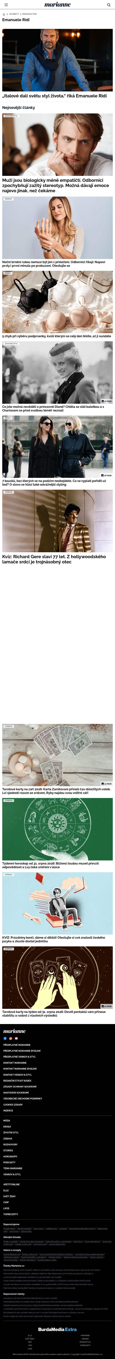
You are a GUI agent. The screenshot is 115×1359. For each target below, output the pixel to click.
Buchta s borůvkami (27, 1260)
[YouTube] (16, 1038)
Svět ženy (9, 1196)
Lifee (6, 1208)
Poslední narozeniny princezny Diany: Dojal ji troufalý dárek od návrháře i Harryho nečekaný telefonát (42, 1305)
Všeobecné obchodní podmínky (22, 1098)
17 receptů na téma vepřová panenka (89, 1254)
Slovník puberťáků (24, 1228)
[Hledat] (109, 4)
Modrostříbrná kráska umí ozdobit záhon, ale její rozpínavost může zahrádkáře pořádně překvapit (40, 1302)
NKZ (30, 1342)
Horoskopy (10, 1156)
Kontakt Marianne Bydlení (20, 1068)
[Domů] (57, 4)
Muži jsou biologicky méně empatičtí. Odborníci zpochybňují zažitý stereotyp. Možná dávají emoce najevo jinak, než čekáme (51, 1270)
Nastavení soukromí (16, 1092)
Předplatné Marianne (16, 1045)
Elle (6, 1190)
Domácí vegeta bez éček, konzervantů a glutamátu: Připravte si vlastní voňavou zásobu (37, 1316)
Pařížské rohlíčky (54, 1257)
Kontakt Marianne (15, 1063)
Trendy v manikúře (10, 1241)
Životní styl (11, 1132)
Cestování (63, 1228)
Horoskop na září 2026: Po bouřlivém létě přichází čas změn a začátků (30, 1298)
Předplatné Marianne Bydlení (22, 1051)
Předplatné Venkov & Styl (19, 1056)
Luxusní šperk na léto (57, 1244)
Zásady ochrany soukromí (19, 1086)
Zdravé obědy (26, 1231)
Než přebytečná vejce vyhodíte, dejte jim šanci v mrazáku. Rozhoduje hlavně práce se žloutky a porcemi (43, 1313)
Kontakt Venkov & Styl (17, 1075)
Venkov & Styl (12, 1174)
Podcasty (9, 1162)
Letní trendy (14, 1231)
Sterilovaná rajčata (11, 1257)
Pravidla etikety (9, 1228)
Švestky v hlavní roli (29, 1254)
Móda (6, 1120)
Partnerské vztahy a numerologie (58, 1241)
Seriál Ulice (77, 1241)
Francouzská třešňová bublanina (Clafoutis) (56, 1254)
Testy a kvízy (38, 1228)
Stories (8, 1150)
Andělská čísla (51, 1228)
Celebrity (14, 14)
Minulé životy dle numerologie (31, 1241)
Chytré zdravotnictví (92, 1241)
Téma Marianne (12, 1168)
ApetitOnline (11, 1184)
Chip (6, 1202)
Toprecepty (10, 1214)
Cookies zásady (13, 1104)
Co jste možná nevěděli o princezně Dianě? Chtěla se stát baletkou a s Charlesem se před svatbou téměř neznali (46, 1281)
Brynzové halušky (11, 1260)
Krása (7, 1126)
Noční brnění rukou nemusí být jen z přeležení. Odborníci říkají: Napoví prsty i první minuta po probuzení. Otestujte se (48, 1274)
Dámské (85, 1339)
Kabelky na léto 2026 (23, 1244)
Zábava (7, 1138)
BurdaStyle (85, 1342)
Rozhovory (10, 1144)
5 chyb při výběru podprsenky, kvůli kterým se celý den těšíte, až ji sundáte (32, 1277)
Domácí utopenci (96, 1257)
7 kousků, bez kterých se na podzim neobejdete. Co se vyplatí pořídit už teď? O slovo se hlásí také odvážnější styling (48, 1284)
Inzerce (8, 1110)
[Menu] (6, 5)
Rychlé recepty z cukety (47, 1260)
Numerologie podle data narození (82, 1228)
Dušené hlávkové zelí (11, 1254)
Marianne (85, 1335)
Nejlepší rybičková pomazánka (76, 1257)
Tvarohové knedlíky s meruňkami (33, 1257)
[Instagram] (10, 1038)
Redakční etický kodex (17, 1080)
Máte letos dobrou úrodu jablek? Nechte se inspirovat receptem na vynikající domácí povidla (39, 1288)
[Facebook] (5, 1038)
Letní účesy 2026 (40, 1244)
